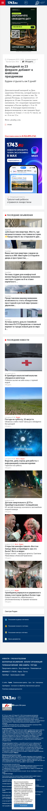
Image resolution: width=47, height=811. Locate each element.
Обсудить (29, 62)
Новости (5, 658)
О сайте (4, 682)
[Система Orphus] (7, 708)
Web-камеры (24, 665)
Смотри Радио (11, 611)
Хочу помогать (24, 668)
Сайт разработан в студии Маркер (11, 805)
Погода (33, 665)
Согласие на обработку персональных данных (25, 686)
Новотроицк (39, 682)
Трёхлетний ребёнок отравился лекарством (19, 200)
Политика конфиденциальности (12, 689)
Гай (33, 682)
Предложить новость (10, 668)
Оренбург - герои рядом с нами (13, 675)
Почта (25, 671)
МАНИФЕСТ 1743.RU (9, 671)
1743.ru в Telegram (18, 658)
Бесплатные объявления (12, 662)
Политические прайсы (20, 682)
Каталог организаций (33, 662)
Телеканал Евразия (10, 665)
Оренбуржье (6, 686)
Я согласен (23, 805)
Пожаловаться (35, 668)
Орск (29, 682)
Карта (20, 671)
